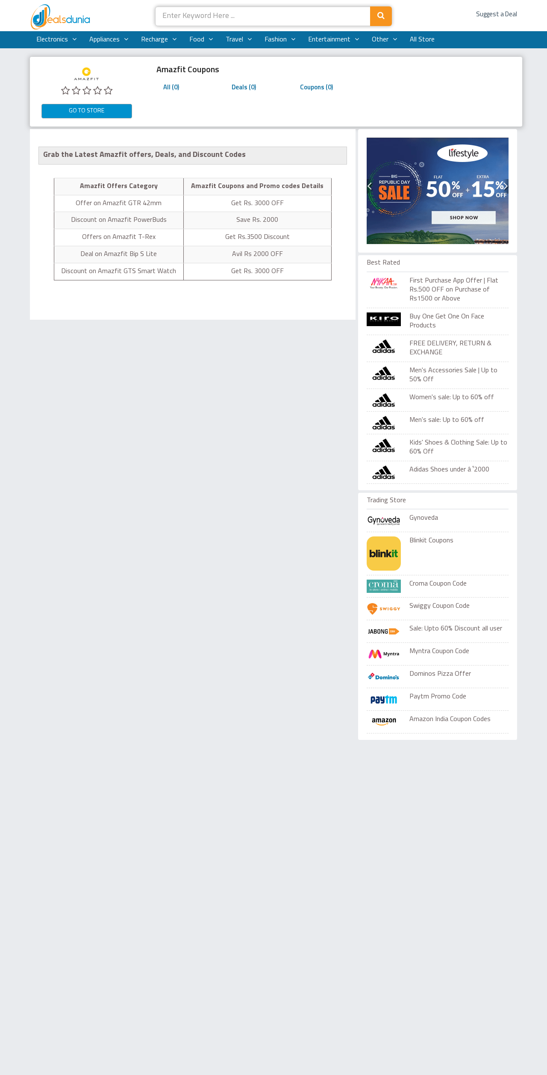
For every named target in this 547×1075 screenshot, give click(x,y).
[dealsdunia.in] (61, 17)
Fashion (276, 39)
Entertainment (329, 39)
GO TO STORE (86, 111)
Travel (234, 39)
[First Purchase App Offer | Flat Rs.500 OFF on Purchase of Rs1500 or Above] (388, 283)
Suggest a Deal (496, 15)
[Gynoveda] (384, 520)
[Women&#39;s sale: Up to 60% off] (388, 400)
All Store (422, 39)
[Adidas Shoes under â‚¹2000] (388, 472)
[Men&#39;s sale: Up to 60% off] (388, 423)
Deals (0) (244, 88)
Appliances (104, 39)
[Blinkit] (384, 553)
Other (380, 39)
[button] (369, 186)
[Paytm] (384, 699)
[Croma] (384, 586)
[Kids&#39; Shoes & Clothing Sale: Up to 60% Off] (388, 445)
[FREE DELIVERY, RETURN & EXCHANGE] (388, 346)
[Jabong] (384, 631)
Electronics (52, 39)
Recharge (154, 39)
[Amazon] (384, 722)
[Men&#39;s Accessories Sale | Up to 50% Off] (388, 373)
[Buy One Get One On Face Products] (388, 319)
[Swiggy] (384, 608)
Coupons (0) (316, 88)
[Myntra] (384, 654)
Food (196, 39)
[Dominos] (384, 676)
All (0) (171, 88)
